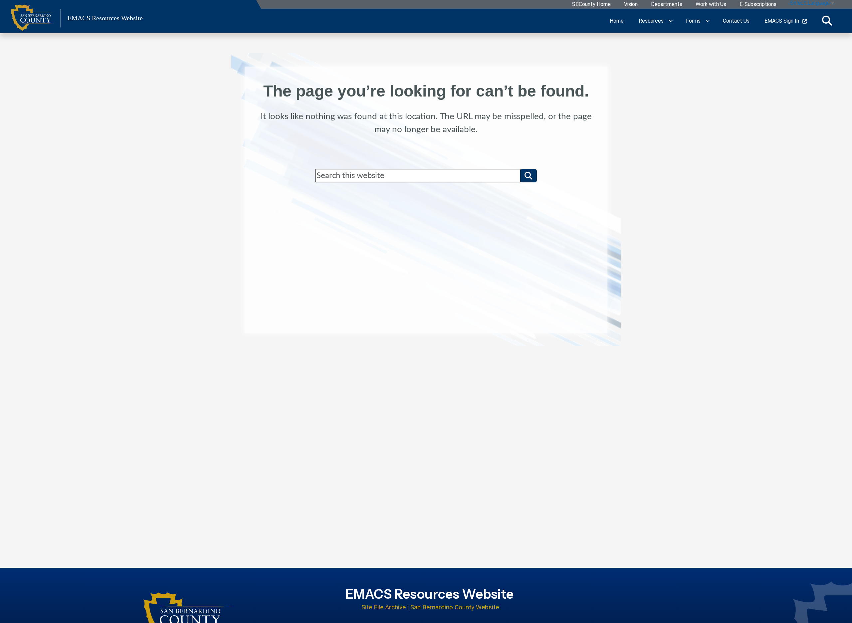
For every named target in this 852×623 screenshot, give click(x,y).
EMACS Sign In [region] (781, 21)
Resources (651, 21)
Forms (693, 21)
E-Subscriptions (758, 4)
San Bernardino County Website (454, 607)
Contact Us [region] (736, 21)
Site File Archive (383, 607)
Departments (666, 4)
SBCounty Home (591, 4)
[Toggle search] (827, 21)
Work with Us (711, 4)
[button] (528, 175)
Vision (631, 4)
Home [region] (617, 21)
